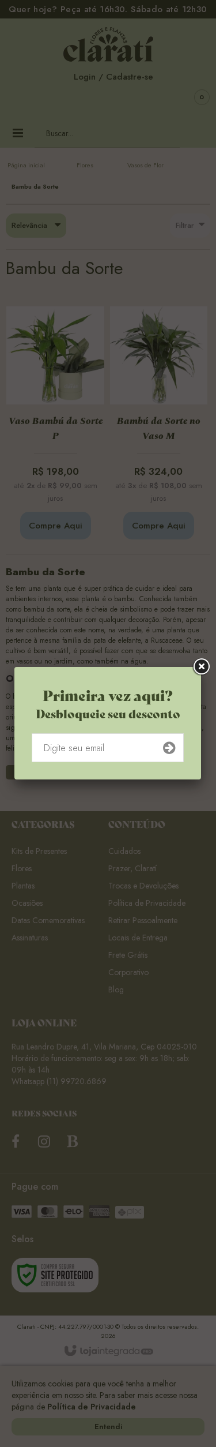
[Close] (201, 667)
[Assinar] (169, 747)
